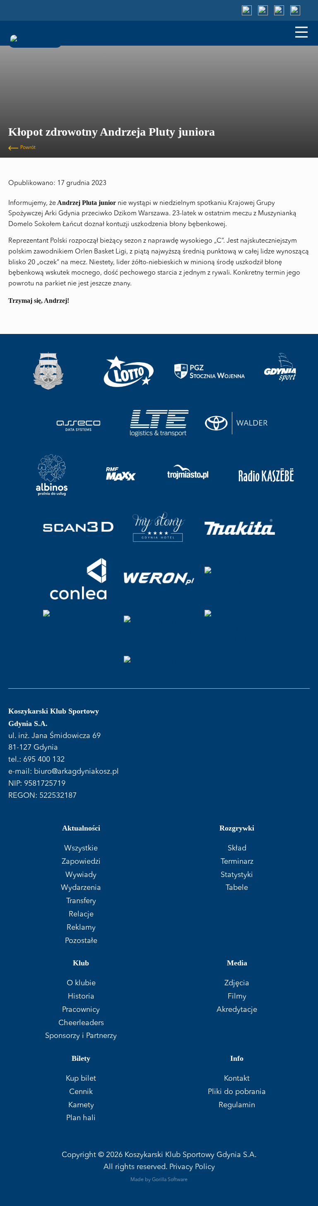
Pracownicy (81, 1010)
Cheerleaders (81, 1023)
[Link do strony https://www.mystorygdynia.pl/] (159, 527)
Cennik (81, 1092)
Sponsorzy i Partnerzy (81, 1036)
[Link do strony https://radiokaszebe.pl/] (266, 475)
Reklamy (81, 927)
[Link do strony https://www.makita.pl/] (240, 527)
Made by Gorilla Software (159, 1179)
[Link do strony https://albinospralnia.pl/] (52, 475)
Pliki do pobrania (237, 1092)
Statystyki (237, 875)
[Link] (247, 10)
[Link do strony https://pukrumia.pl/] (159, 668)
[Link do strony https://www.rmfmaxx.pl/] (121, 475)
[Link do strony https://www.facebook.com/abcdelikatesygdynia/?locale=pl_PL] (240, 628)
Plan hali (81, 1118)
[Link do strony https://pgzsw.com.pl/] (209, 371)
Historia (81, 996)
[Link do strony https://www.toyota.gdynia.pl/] (240, 423)
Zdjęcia (236, 983)
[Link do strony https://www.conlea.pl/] (78, 578)
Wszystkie (81, 848)
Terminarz (237, 861)
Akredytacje (237, 1010)
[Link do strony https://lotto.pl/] (129, 371)
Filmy (237, 996)
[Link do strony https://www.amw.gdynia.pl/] (48, 371)
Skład (237, 848)
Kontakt (237, 1078)
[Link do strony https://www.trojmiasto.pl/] (188, 475)
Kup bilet (81, 1078)
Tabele (237, 888)
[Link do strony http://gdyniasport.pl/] (280, 371)
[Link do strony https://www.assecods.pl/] (78, 423)
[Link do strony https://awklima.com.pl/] (240, 578)
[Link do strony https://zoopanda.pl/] (159, 628)
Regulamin (237, 1105)
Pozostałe (81, 941)
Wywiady (80, 875)
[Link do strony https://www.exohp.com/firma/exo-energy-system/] (78, 628)
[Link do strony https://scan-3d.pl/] (78, 527)
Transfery (81, 901)
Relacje (81, 914)
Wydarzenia (81, 888)
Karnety (81, 1105)
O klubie (81, 983)
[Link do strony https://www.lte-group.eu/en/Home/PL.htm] (159, 423)
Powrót (28, 147)
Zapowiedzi (81, 861)
